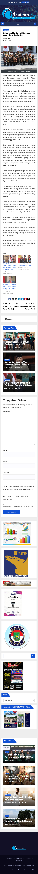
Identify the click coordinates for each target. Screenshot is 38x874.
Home (5, 865)
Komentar (7, 411)
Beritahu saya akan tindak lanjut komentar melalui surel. (17, 498)
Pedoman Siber (30, 865)
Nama (5, 450)
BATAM (6, 752)
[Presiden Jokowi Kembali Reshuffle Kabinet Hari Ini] (24, 259)
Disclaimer (11, 865)
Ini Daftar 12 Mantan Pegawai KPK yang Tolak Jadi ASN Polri (27, 306)
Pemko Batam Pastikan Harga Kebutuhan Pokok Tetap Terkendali (18, 778)
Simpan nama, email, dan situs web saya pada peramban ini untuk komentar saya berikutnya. (18, 488)
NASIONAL (6, 30)
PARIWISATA (8, 794)
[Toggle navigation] (18, 23)
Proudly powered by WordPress (13, 858)
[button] (32, 24)
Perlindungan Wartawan (23, 870)
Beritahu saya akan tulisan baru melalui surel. (18, 507)
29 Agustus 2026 (12, 760)
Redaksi (33, 870)
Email (5, 461)
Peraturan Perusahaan (9, 870)
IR (21, 760)
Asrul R (7, 38)
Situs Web (6, 472)
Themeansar (19, 860)
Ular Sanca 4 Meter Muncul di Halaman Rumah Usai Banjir (11, 306)
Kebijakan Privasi (20, 865)
